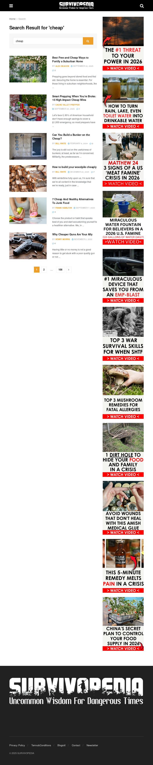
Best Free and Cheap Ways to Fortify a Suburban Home (70, 59)
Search (22, 18)
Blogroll (61, 745)
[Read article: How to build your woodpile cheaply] (28, 178)
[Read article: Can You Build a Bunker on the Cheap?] (28, 146)
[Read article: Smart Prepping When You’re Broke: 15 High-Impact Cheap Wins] (28, 108)
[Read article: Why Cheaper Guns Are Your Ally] (28, 246)
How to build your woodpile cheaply (74, 167)
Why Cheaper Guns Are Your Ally (72, 234)
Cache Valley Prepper (67, 104)
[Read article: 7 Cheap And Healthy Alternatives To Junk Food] (28, 210)
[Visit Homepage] (76, 5)
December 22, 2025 (79, 172)
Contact (76, 745)
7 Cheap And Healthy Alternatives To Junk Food (72, 201)
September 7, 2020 (85, 208)
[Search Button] (142, 5)
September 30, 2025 (83, 66)
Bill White (60, 143)
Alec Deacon (62, 66)
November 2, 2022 (83, 239)
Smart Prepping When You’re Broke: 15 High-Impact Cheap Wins (74, 98)
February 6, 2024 (79, 143)
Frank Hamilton (63, 208)
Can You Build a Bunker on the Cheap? (71, 136)
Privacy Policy (17, 745)
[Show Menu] (11, 5)
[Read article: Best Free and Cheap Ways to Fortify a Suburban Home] (28, 69)
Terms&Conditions (41, 745)
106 (60, 269)
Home (12, 18)
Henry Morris (62, 239)
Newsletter (92, 745)
